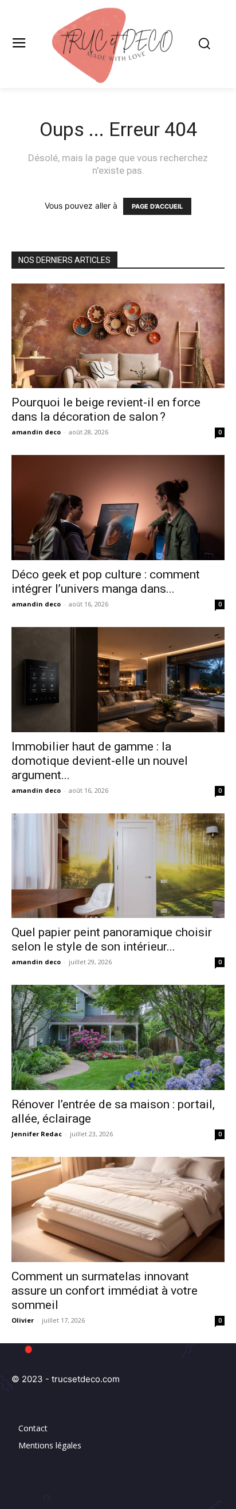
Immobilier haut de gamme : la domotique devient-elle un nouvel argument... (99, 761)
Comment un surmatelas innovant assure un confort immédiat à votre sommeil (104, 1291)
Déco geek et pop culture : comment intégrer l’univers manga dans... (105, 582)
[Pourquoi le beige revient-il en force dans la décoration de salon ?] (118, 336)
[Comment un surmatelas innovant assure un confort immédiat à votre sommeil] (118, 1209)
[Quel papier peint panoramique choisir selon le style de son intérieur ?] (118, 866)
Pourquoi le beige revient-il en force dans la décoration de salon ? (105, 410)
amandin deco (36, 432)
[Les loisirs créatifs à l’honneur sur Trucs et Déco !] (118, 44)
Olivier (22, 1320)
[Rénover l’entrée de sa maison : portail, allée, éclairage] (118, 1037)
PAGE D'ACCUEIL (157, 206)
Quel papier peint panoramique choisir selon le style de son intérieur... (111, 939)
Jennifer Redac (36, 1133)
